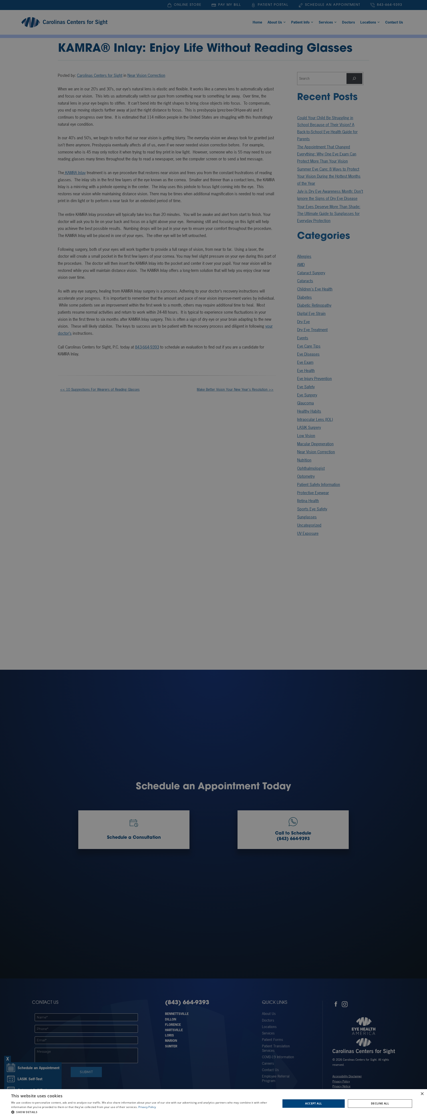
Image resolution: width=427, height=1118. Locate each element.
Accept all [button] (313, 1103)
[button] (142, 1112)
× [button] (422, 1094)
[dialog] (213, 1103)
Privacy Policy (147, 1107)
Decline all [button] (380, 1103)
